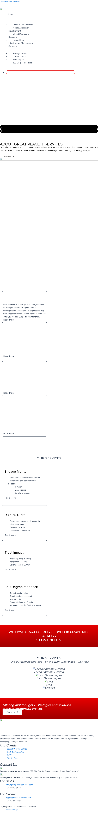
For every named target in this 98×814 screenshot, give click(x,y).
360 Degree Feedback (23, 63)
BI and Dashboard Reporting (18, 35)
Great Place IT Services (10, 1)
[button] (41, 20)
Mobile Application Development (18, 29)
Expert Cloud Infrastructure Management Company (20, 43)
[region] (49, 98)
